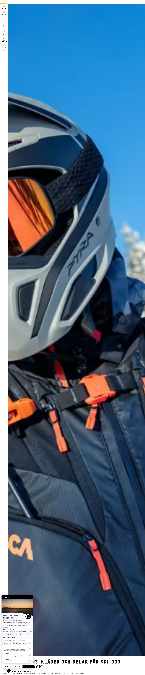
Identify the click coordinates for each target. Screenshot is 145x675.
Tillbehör (12, 2)
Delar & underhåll (31, 2)
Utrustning (20, 2)
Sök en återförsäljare (44, 2)
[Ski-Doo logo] (4, 2)
